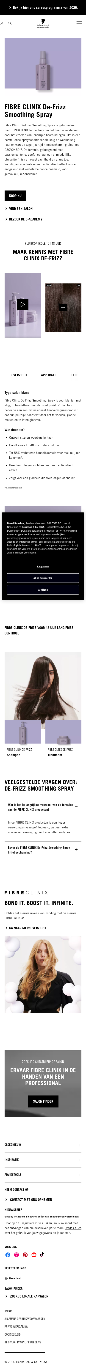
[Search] (10, 23)
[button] (43, 1144)
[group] (43, 740)
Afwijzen (43, 589)
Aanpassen (43, 566)
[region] (43, 556)
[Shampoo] (23, 740)
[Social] (8, 1255)
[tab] (19, 375)
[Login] (1, 23)
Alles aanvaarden (42, 578)
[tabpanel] (43, 484)
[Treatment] (63, 740)
